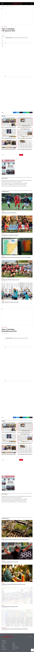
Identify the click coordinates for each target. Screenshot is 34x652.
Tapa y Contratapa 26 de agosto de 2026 (9, 138)
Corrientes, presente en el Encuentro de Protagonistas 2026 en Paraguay (15, 628)
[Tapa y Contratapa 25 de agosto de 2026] (25, 133)
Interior (3, 538)
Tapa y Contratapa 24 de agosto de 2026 (9, 149)
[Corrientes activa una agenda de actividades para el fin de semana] (17, 573)
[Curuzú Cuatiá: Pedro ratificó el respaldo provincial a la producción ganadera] (17, 528)
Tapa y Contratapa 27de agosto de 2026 (24, 127)
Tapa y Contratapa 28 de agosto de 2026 (9, 127)
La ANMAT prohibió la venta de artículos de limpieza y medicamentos (12, 181)
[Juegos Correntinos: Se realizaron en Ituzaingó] (17, 291)
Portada (3, 6)
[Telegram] (2, 44)
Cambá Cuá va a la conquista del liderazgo (9, 212)
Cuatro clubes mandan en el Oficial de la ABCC (10, 606)
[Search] (31, 4)
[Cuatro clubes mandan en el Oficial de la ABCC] (17, 595)
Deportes (3, 211)
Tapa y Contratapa (4, 327)
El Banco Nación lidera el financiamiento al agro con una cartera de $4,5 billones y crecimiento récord (16, 180)
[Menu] (2, 4)
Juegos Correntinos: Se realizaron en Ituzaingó (10, 302)
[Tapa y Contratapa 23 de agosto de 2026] (25, 144)
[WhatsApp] (2, 46)
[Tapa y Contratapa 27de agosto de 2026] (25, 122)
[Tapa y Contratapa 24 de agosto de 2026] (9, 144)
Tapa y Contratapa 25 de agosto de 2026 (25, 138)
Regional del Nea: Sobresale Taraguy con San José (10, 279)
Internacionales (4, 627)
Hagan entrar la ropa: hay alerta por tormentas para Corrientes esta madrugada (16, 257)
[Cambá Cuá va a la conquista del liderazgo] (17, 201)
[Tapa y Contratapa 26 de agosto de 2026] (9, 133)
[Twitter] (2, 40)
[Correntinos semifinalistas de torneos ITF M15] (17, 551)
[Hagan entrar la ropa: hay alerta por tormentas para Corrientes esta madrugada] (17, 246)
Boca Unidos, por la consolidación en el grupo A (10, 235)
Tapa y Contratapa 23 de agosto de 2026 (25, 149)
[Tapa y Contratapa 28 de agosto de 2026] (9, 122)
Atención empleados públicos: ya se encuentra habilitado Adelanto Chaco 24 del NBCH (14, 183)
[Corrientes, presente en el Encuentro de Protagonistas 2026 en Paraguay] (17, 618)
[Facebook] (2, 38)
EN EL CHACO (4, 178)
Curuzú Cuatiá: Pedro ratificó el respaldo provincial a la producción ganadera (15, 539)
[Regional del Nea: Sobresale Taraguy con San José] (17, 268)
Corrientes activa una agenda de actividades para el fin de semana (13, 584)
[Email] (2, 42)
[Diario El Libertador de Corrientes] (17, 3)
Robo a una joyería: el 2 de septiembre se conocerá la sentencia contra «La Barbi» (14, 184)
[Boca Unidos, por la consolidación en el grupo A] (17, 224)
